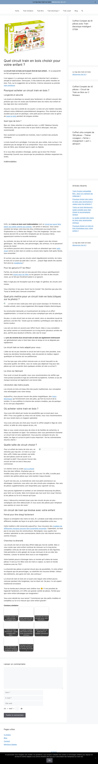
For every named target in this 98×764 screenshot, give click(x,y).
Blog (76, 11)
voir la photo (29, 469)
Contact (7, 741)
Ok (49, 760)
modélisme (18, 263)
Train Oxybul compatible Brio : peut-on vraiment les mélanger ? (82, 193)
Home (17, 11)
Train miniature (28, 11)
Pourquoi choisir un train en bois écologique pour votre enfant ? (82, 228)
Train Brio (40, 11)
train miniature (9, 85)
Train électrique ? (53, 11)
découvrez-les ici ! (79, 74)
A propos (7, 735)
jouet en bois (11, 116)
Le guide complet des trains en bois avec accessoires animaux (83, 220)
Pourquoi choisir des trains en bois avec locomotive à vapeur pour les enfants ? (82, 201)
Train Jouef (67, 11)
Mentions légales (10, 744)
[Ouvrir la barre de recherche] (82, 11)
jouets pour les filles (21, 274)
